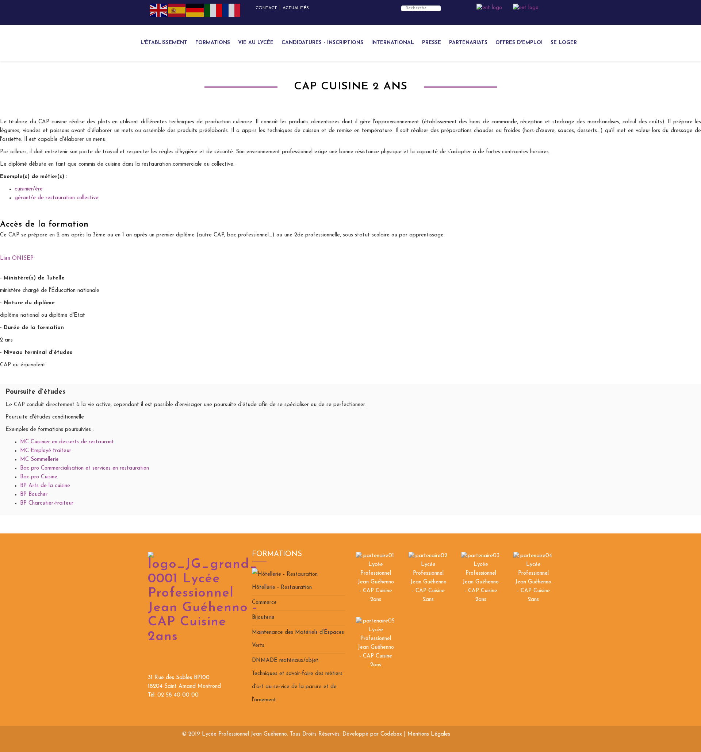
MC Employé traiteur (45, 451)
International (392, 43)
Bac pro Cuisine (38, 477)
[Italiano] (213, 10)
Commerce (264, 602)
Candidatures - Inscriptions (322, 43)
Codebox (391, 734)
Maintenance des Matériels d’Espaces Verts (298, 639)
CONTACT (266, 8)
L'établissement (164, 43)
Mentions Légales (428, 734)
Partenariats (468, 43)
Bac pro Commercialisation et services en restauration (84, 468)
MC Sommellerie (39, 459)
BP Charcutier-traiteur (46, 503)
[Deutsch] (195, 10)
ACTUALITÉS (296, 8)
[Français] (232, 10)
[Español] (177, 10)
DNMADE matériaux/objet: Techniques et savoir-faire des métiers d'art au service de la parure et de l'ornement (297, 680)
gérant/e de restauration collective (57, 198)
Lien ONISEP (17, 258)
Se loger (564, 43)
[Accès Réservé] (489, 8)
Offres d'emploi (519, 43)
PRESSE (431, 43)
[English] (159, 10)
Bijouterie (263, 617)
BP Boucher (33, 494)
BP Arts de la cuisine (45, 486)
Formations (212, 43)
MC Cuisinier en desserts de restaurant (67, 442)
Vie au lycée (255, 43)
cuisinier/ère (29, 189)
